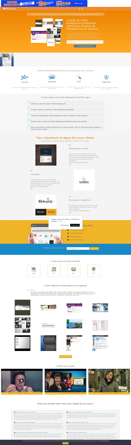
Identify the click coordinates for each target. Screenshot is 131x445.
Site (49, 8)
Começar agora (94, 248)
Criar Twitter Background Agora (85, 46)
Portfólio (69, 8)
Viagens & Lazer (76, 295)
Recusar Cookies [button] (65, 225)
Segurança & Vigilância (60, 295)
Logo (24, 8)
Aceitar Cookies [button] (75, 225)
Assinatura (63, 8)
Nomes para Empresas (41, 8)
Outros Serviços (55, 8)
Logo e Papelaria (31, 8)
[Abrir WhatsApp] (3, 441)
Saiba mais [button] (60, 221)
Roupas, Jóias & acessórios (44, 295)
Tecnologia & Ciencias (69, 295)
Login (75, 8)
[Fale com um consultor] (82, 9)
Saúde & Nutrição (53, 295)
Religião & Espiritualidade (35, 295)
